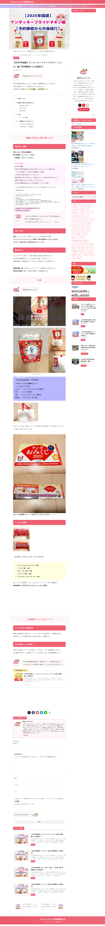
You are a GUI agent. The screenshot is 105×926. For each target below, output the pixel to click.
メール (16, 785)
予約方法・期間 (23, 105)
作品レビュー (76, 237)
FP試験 (74, 205)
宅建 (82, 244)
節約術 (74, 254)
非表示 (23, 98)
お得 (88, 209)
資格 (74, 258)
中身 (19, 114)
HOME (19, 6)
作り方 (84, 233)
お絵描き (75, 212)
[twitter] (29, 712)
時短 (83, 247)
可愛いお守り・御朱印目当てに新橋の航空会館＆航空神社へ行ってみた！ (88, 347)
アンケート (90, 212)
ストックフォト (76, 223)
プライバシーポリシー (36, 6)
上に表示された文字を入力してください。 (25, 804)
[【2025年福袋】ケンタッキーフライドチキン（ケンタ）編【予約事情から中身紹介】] (41, 712)
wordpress (75, 209)
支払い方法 (22, 108)
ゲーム (81, 219)
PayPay (80, 205)
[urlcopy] (49, 712)
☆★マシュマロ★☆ (76, 123)
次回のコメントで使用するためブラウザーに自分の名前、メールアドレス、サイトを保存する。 (40, 798)
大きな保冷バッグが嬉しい (26, 126)
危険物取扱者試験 (77, 240)
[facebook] (33, 712)
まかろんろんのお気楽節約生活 (21, 2)
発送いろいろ (84, 251)
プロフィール (85, 6)
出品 (83, 237)
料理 (78, 247)
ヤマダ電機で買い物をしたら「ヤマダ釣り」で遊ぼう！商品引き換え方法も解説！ (83, 144)
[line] (45, 712)
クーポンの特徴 (23, 117)
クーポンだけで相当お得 (26, 124)
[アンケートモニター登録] (81, 279)
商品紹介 (86, 240)
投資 (74, 247)
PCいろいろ (88, 205)
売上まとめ (75, 244)
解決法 (91, 254)
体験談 (79, 233)
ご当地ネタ (82, 212)
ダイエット (75, 226)
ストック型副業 (86, 223)
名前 (15, 778)
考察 (79, 254)
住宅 (74, 233)
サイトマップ (69, 6)
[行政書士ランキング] (84, 291)
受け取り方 (22, 110)
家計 (86, 244)
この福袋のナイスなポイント (26, 121)
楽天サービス (90, 247)
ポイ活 (88, 226)
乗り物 (88, 230)
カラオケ (75, 219)
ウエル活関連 (76, 216)
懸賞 (91, 244)
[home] (27, 735)
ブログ (82, 226)
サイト (15, 791)
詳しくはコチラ (84, 109)
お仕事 (82, 209)
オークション (85, 216)
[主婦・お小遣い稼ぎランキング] (84, 295)
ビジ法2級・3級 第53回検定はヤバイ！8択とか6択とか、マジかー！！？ (83, 165)
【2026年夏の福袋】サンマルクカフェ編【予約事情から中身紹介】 (88, 333)
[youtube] (25, 735)
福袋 (16, 743)
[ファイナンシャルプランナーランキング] (75, 291)
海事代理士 (75, 251)
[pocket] (37, 712)
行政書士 (85, 254)
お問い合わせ (52, 6)
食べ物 (79, 258)
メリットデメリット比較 (78, 230)
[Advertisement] (39, 602)
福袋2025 (17, 741)
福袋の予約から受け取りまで (26, 103)
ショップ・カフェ (89, 219)
